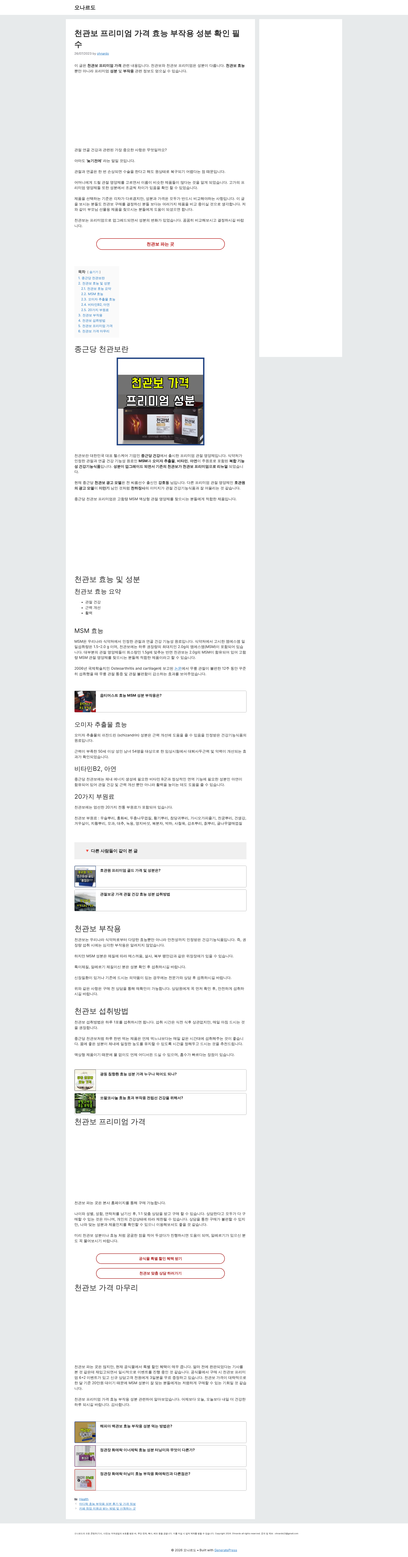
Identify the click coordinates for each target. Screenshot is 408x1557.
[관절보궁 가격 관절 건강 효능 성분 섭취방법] (160, 900)
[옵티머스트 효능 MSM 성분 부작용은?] (160, 701)
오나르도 (85, 7)
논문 (178, 668)
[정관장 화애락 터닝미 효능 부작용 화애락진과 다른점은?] (160, 1479)
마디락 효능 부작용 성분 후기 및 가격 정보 (107, 1504)
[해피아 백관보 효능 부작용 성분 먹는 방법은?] (160, 1432)
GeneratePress (225, 1550)
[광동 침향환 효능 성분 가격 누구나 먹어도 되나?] (160, 1080)
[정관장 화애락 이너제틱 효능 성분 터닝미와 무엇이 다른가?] (160, 1456)
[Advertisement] (160, 113)
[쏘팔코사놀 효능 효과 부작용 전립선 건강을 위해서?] (160, 1104)
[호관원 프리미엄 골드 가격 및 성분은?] (160, 876)
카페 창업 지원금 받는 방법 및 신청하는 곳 (107, 1508)
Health (84, 1499)
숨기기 (93, 272)
